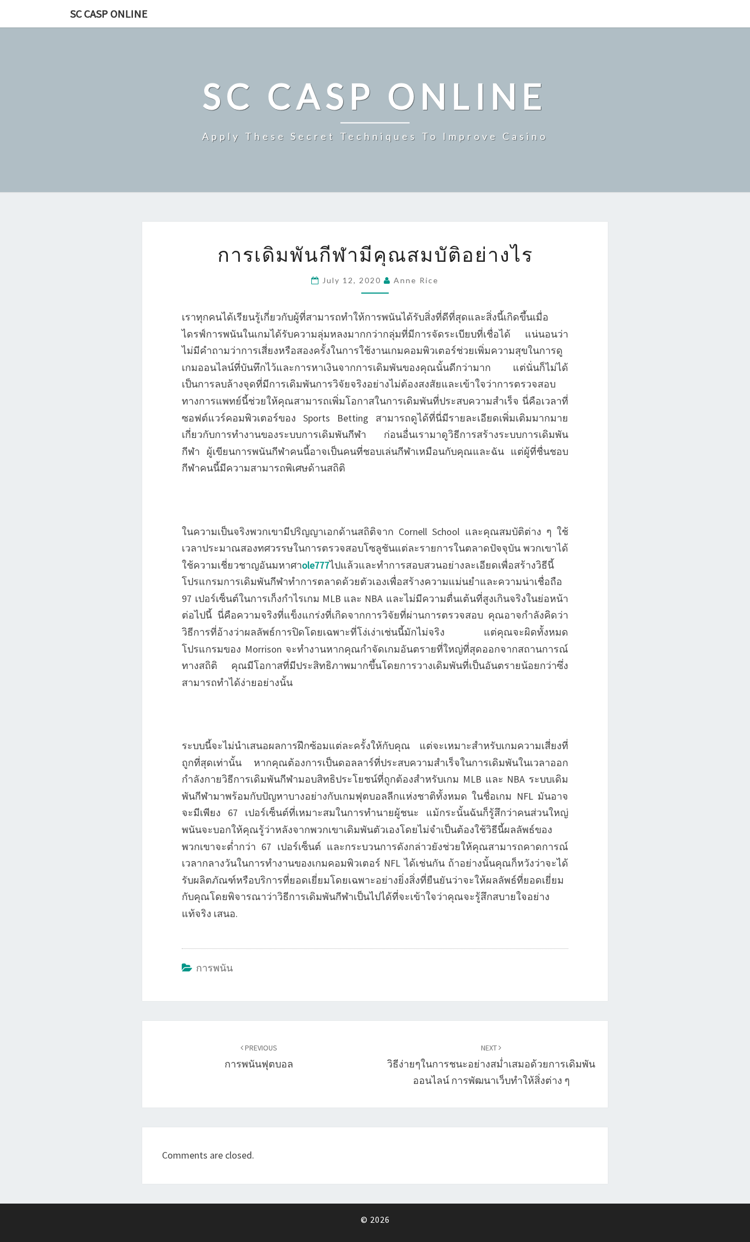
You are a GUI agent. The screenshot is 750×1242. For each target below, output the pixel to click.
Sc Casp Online (109, 13)
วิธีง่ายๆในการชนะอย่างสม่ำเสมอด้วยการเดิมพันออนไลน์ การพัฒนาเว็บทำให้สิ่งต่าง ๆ (491, 1065)
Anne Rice (416, 280)
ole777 (315, 565)
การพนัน (214, 968)
